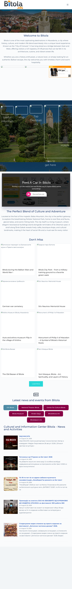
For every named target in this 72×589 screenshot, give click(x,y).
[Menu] (67, 5)
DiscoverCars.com (38, 194)
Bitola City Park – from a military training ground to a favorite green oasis (52, 272)
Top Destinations (36, 120)
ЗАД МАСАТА (24, 436)
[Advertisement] (36, 571)
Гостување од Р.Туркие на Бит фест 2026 (35, 457)
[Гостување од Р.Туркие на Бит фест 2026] (11, 463)
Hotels (65, 145)
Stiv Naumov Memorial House (51, 306)
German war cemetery (12, 306)
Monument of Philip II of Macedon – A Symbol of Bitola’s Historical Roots (53, 340)
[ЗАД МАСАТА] (11, 442)
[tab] (10, 407)
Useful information (7, 121)
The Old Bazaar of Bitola (13, 374)
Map (21, 117)
